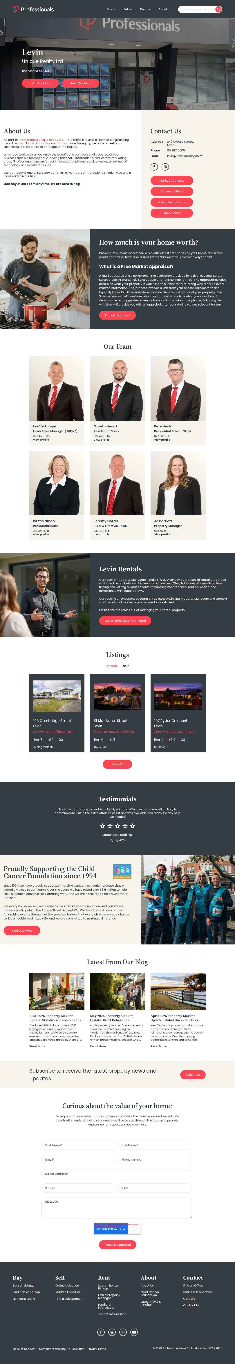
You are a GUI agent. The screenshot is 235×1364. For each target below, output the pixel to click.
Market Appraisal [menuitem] (67, 1292)
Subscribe (193, 1075)
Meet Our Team (80, 83)
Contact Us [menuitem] (191, 1305)
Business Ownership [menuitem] (197, 1292)
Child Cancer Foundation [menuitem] (150, 1293)
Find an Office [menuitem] (193, 1285)
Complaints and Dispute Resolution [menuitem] (61, 1349)
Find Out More (22, 930)
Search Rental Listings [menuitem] (108, 1287)
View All (117, 764)
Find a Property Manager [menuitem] (109, 1296)
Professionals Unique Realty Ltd (41, 140)
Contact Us (40, 83)
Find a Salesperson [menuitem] (26, 1292)
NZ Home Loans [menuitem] (24, 1299)
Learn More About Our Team (125, 621)
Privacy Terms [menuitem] (97, 1349)
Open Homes (171, 213)
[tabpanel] (117, 713)
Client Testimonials (172, 202)
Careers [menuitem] (189, 1299)
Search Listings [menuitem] (23, 1285)
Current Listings (172, 191)
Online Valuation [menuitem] (67, 1285)
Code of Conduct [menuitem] (24, 1349)
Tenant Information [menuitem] (112, 1314)
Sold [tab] (126, 666)
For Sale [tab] (112, 666)
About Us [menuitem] (147, 1285)
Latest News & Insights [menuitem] (151, 1303)
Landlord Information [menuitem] (106, 1306)
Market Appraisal (171, 180)
